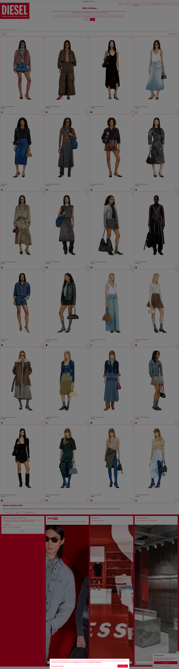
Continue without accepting (57, 666)
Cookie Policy (99, 662)
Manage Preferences (77, 662)
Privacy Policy (91, 662)
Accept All (122, 666)
